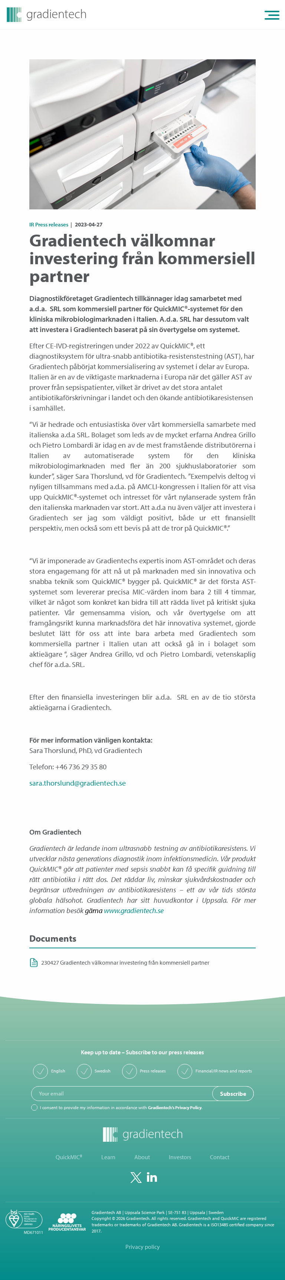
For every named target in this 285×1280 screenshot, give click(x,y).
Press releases (153, 1071)
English (58, 1071)
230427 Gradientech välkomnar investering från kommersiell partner (125, 962)
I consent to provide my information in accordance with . (121, 1107)
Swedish (103, 1071)
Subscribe (233, 1093)
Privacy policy (142, 1246)
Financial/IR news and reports (224, 1071)
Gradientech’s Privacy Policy (175, 1107)
